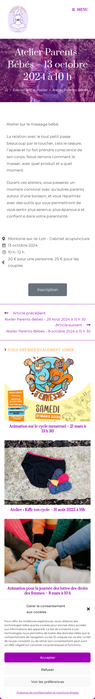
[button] (88, 609)
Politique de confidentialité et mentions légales (48, 692)
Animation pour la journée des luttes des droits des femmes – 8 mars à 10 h (47, 591)
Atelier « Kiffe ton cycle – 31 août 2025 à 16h (47, 509)
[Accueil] (6, 90)
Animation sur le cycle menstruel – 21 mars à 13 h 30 (47, 429)
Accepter (47, 657)
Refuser (47, 670)
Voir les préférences (47, 682)
